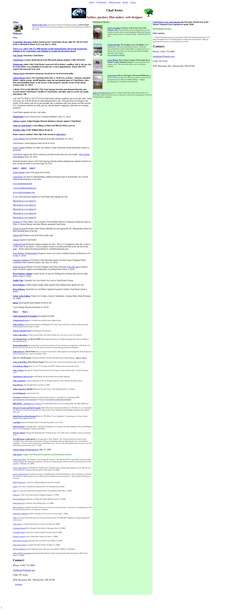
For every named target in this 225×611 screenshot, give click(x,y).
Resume (125, 2)
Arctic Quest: (112, 75)
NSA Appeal (84, 154)
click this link (73, 267)
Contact (133, 2)
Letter (15, 486)
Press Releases (101, 2)
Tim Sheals (18, 55)
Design (91, 2)
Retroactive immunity (20, 514)
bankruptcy (20, 549)
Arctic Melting (19, 139)
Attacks (16, 240)
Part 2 (84, 358)
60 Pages (16, 222)
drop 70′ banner (27, 404)
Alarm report (19, 73)
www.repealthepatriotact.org (24, 188)
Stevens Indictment (19, 499)
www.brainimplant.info (22, 183)
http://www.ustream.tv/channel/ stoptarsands (55, 399)
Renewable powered (20, 541)
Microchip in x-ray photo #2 (24, 205)
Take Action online (19, 545)
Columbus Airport (19, 528)
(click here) (61, 134)
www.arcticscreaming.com (24, 192)
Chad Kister (18, 60)
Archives (18, 584)
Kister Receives (19, 267)
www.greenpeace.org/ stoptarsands (25, 399)
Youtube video (19, 130)
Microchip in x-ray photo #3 (24, 209)
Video (15, 518)
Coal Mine (17, 422)
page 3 (32, 168)
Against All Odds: (113, 45)
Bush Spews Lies (19, 503)
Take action (17, 524)
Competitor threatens (22, 42)
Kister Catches (19, 148)
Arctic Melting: (113, 60)
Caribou (19, 244)
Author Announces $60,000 (23, 389)
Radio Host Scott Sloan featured (24, 416)
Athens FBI (18, 235)
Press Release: (18, 385)
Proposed (16, 495)
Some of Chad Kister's (23, 125)
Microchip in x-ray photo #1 (24, 201)
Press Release (18, 157)
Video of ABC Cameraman (22, 553)
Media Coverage (115, 2)
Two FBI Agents (18, 439)
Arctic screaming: (114, 28)
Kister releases (19, 172)
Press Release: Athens (21, 366)
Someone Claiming (21, 260)
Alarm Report (19, 78)
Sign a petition (18, 507)
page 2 (24, 168)
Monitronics (18, 64)
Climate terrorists (19, 536)
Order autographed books (102, 93)
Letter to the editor (19, 468)
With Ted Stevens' (19, 482)
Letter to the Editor (20, 362)
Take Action (17, 454)
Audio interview (19, 352)
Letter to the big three (20, 474)
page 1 (16, 168)
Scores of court (19, 228)
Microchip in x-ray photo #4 (24, 213)
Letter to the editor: (20, 335)
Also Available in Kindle (116, 55)
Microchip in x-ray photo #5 (24, 217)
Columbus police (19, 532)
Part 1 (78, 358)
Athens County (19, 121)
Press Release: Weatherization (25, 253)
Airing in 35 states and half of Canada (26, 408)
